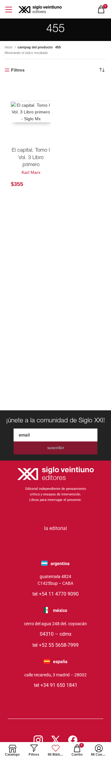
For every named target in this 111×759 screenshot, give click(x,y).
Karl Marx (31, 172)
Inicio (9, 47)
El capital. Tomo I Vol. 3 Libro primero (31, 158)
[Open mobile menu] (8, 9)
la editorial (55, 528)
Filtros (18, 70)
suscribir (55, 447)
